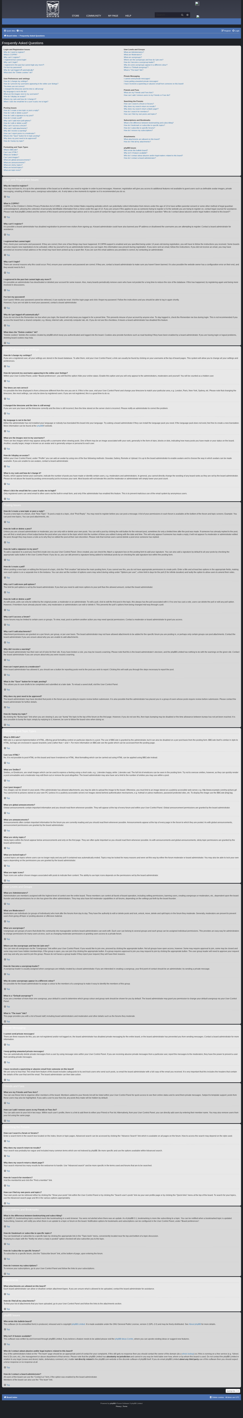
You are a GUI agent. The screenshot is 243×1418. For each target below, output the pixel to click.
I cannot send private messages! (137, 79)
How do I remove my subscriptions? (138, 130)
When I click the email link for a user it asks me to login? (26, 102)
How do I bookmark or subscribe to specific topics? (144, 125)
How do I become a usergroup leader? (139, 62)
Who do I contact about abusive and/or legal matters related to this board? (153, 156)
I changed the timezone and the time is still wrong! (23, 89)
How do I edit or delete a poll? (15, 123)
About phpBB (195, 1324)
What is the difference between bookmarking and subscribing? (149, 123)
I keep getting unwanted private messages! (141, 81)
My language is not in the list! (15, 91)
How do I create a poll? (13, 118)
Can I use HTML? (11, 152)
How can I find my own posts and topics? (140, 114)
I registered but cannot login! (15, 60)
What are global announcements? (17, 160)
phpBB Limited (78, 1324)
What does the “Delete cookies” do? (18, 72)
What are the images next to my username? (21, 94)
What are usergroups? (133, 57)
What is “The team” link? (133, 70)
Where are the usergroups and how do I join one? (143, 60)
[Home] (53, 9)
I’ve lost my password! (13, 67)
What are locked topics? (13, 167)
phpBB (40, 426)
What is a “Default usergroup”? (136, 67)
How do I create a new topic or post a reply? (21, 110)
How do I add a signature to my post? (19, 115)
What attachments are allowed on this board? (142, 139)
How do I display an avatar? (15, 96)
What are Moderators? (133, 55)
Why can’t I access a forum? (15, 126)
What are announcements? (14, 162)
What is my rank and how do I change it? (20, 99)
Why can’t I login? (11, 62)
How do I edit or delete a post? (16, 113)
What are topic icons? (12, 170)
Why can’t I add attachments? (15, 128)
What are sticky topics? (13, 165)
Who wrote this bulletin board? (136, 150)
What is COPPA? (10, 55)
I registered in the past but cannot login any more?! (24, 65)
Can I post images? (11, 157)
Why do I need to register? (14, 52)
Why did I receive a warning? (15, 131)
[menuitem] (19, 31)
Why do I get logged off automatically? (19, 70)
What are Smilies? (11, 155)
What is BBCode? (11, 150)
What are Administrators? (134, 52)
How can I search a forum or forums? (139, 104)
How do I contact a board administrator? (140, 158)
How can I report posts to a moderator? (19, 133)
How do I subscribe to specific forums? (139, 128)
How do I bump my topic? (14, 141)
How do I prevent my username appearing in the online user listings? (31, 84)
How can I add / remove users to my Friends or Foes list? (147, 95)
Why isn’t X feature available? (135, 153)
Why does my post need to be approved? (20, 138)
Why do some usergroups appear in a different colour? (145, 65)
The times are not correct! (14, 86)
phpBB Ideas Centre (124, 1339)
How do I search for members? (136, 112)
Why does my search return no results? (140, 106)
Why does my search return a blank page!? (141, 109)
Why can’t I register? (12, 57)
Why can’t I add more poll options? (17, 121)
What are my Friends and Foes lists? (138, 92)
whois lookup (188, 1354)
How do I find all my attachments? (137, 142)
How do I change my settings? (16, 81)
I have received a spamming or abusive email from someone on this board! (153, 84)
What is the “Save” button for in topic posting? (22, 136)
